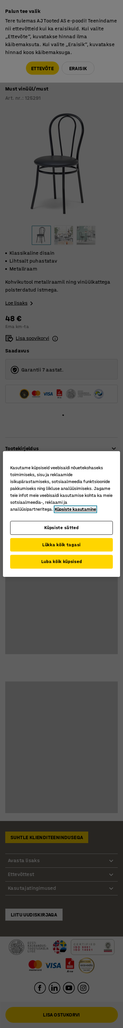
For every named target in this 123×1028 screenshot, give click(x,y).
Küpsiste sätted (61, 527)
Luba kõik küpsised (61, 561)
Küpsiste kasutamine (75, 509)
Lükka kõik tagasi (61, 545)
